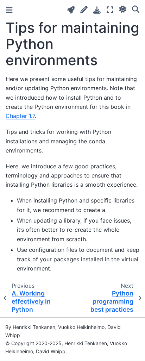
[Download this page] (96, 10)
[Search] (135, 9)
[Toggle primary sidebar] (9, 10)
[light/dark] (122, 9)
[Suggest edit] (83, 10)
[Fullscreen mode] (109, 10)
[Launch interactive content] (70, 10)
